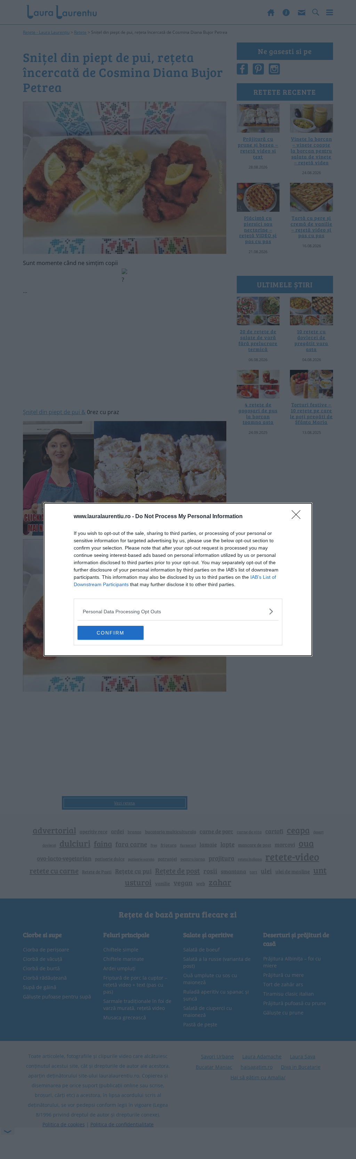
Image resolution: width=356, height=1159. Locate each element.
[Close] (298, 516)
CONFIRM (110, 633)
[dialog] (178, 579)
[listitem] (178, 611)
